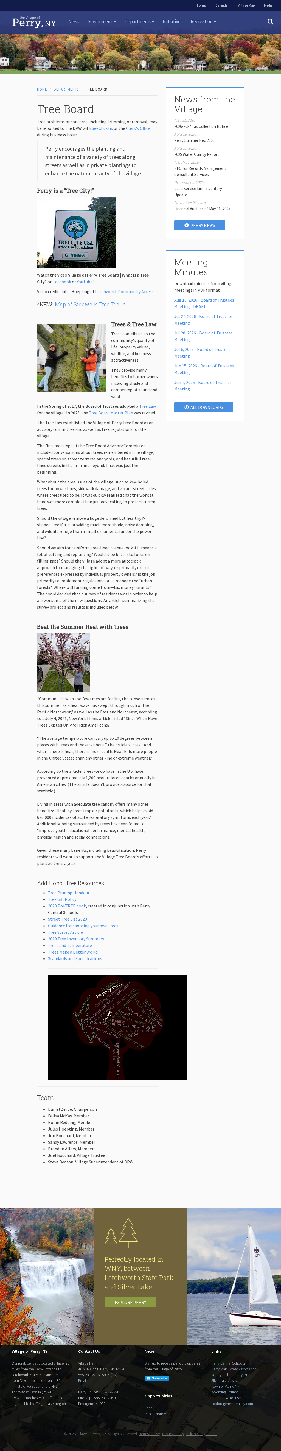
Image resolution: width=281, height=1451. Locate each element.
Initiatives (172, 21)
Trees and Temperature (70, 945)
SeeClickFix (102, 128)
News (73, 21)
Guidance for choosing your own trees (83, 925)
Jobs (148, 1407)
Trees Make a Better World (73, 952)
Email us (84, 1380)
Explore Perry (130, 1302)
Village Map (246, 5)
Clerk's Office (138, 128)
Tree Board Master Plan (111, 412)
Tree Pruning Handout (69, 892)
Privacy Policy (173, 1433)
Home (42, 89)
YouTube (84, 281)
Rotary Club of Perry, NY (230, 1374)
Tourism (235, 1397)
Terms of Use (149, 1433)
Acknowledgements (201, 1433)
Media (268, 5)
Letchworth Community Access (124, 291)
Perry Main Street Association (234, 1368)
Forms (201, 5)
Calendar (222, 5)
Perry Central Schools (228, 1363)
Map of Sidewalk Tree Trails (90, 304)
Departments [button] (138, 21)
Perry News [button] (202, 225)
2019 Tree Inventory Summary (76, 938)
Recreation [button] (202, 21)
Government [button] (100, 21)
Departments (66, 89)
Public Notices (156, 1413)
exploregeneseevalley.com (232, 1403)
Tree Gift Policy (62, 899)
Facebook (62, 281)
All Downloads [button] (206, 407)
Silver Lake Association (228, 1380)
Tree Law (147, 406)
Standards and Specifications (75, 958)
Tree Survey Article (65, 932)
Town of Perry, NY (225, 1386)
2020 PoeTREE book (67, 906)
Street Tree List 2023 (67, 919)
